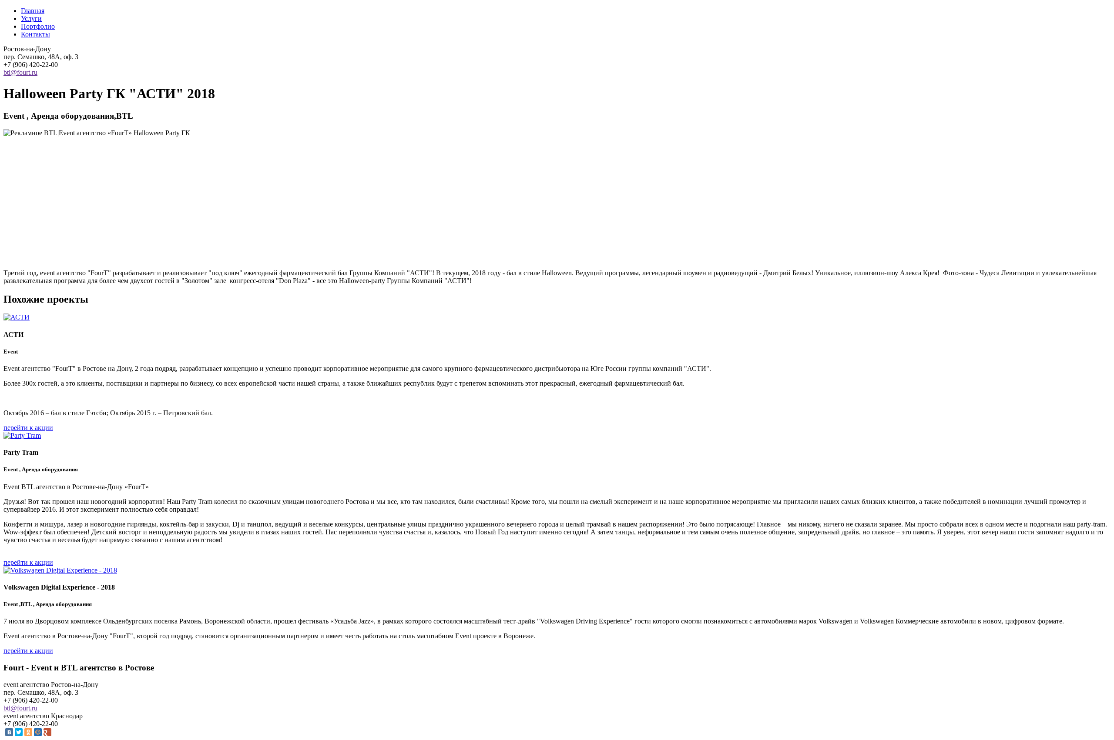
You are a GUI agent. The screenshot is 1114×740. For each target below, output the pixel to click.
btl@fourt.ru (20, 72)
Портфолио (38, 26)
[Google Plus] (47, 732)
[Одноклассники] (28, 732)
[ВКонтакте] (9, 732)
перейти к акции (28, 427)
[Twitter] (19, 732)
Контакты (35, 34)
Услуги (31, 18)
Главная (32, 10)
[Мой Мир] (38, 732)
